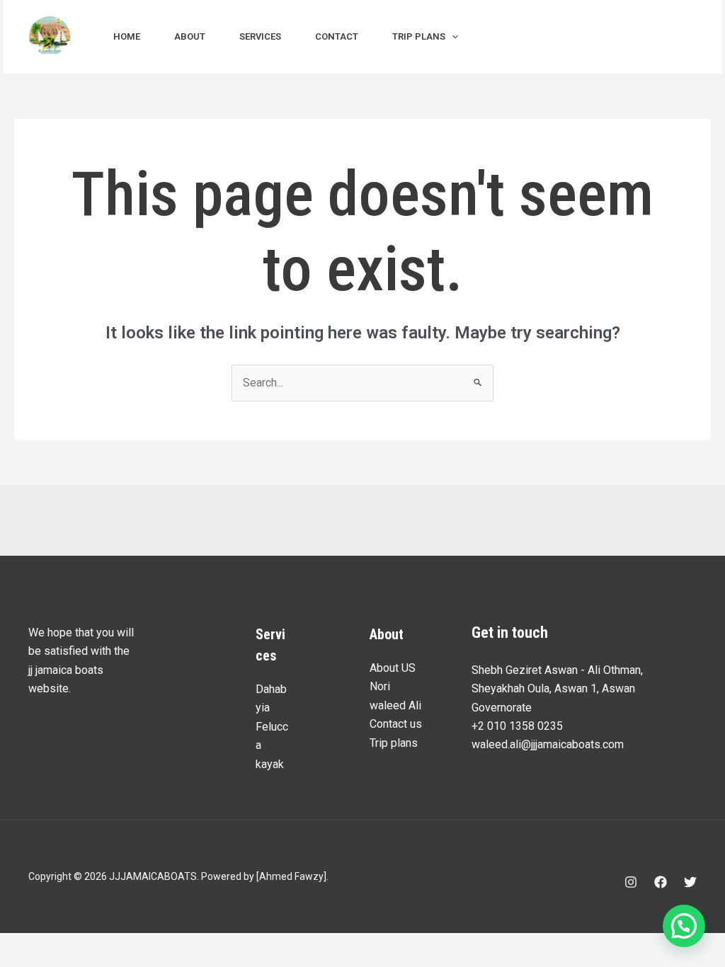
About (189, 36)
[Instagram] (498, 37)
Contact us (396, 724)
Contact (336, 36)
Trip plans (418, 36)
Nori (380, 686)
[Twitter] (690, 882)
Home (126, 36)
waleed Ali (395, 705)
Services (260, 36)
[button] (451, 37)
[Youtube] (561, 37)
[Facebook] (530, 37)
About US (393, 668)
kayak (270, 764)
